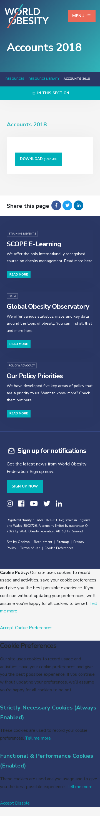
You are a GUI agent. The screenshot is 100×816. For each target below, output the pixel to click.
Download (38, 158)
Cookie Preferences (59, 548)
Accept (7, 628)
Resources (15, 79)
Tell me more (38, 738)
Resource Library (44, 79)
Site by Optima (18, 542)
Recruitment (43, 542)
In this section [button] (52, 93)
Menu (78, 16)
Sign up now (25, 486)
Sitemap (62, 542)
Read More (18, 274)
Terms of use (30, 548)
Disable (22, 803)
